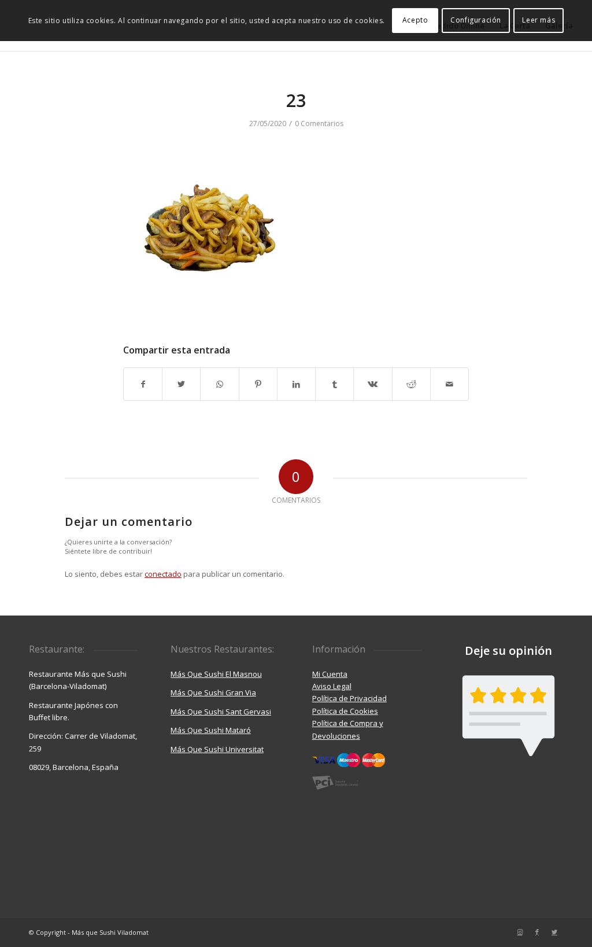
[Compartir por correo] (449, 384)
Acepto (415, 20)
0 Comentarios (319, 123)
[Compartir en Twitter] (181, 384)
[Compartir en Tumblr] (334, 384)
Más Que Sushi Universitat (217, 749)
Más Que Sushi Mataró (211, 730)
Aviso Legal (332, 686)
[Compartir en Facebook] (143, 384)
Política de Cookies (345, 711)
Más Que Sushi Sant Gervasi (221, 711)
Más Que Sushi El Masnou (216, 674)
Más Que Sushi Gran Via (213, 692)
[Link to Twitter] (554, 932)
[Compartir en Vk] (372, 384)
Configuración (475, 20)
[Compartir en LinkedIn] (296, 384)
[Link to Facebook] (537, 932)
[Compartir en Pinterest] (258, 384)
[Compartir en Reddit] (411, 384)
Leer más (538, 20)
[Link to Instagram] (519, 932)
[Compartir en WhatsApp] (219, 384)
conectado (163, 574)
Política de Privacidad (349, 698)
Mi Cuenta (329, 674)
